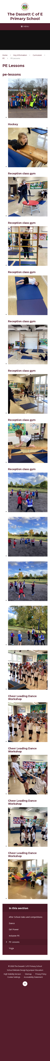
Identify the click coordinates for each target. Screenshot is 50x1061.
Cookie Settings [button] (13, 977)
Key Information (20, 55)
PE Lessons (15, 58)
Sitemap (28, 974)
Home (5, 55)
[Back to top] (25, 983)
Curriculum (37, 55)
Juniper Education (36, 970)
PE (3, 58)
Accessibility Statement (33, 977)
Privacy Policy (40, 974)
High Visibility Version (12, 974)
